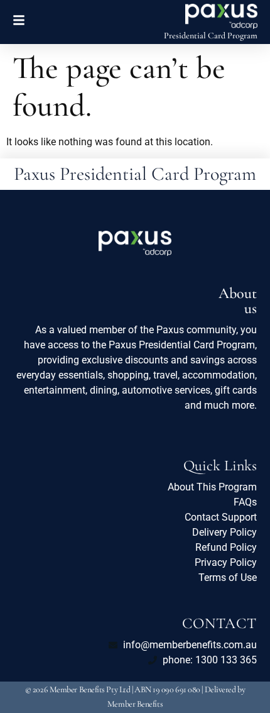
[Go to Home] (221, 16)
